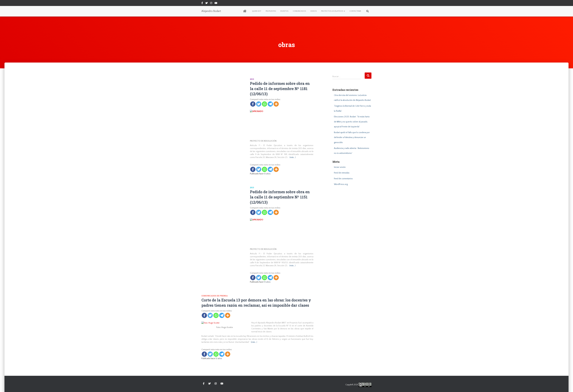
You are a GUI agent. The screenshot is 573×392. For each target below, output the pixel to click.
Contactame (355, 11)
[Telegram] (270, 104)
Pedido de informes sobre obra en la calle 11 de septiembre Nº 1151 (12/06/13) (280, 197)
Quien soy (256, 11)
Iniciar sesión (340, 167)
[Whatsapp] (264, 104)
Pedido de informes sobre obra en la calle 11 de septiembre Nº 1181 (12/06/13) (280, 88)
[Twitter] (258, 104)
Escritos (284, 11)
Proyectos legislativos (332, 11)
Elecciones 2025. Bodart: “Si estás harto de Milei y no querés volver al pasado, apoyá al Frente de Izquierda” (352, 122)
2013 (252, 79)
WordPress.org (341, 184)
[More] (276, 104)
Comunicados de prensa (214, 295)
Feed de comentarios (343, 178)
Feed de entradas (341, 173)
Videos (313, 11)
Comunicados (299, 11)
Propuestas (271, 11)
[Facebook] (252, 104)
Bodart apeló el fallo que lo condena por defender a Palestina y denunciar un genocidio (352, 137)
